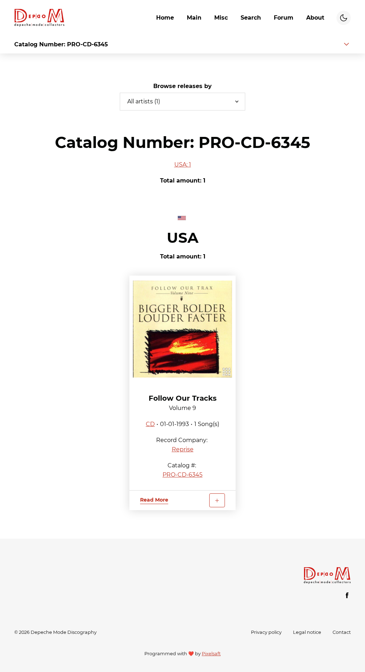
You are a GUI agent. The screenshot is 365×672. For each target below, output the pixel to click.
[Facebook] (347, 595)
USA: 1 (182, 164)
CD (150, 424)
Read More (154, 500)
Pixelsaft (211, 653)
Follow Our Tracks (183, 398)
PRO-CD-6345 (182, 474)
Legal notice (307, 632)
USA (183, 237)
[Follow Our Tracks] (182, 329)
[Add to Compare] (217, 500)
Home (165, 17)
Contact (342, 632)
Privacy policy (266, 632)
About (315, 17)
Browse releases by (182, 86)
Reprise (183, 449)
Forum (283, 17)
